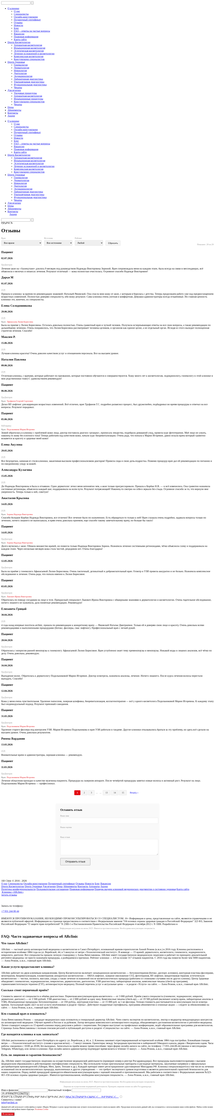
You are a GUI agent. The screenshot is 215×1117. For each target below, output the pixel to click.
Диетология (20, 73)
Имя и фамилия (10, 1090)
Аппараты (94, 886)
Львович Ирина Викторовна (19, 596)
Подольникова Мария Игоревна (21, 429)
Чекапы (18, 87)
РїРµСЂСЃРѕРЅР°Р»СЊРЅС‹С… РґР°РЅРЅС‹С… (92, 1097)
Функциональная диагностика (30, 84)
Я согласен (8, 1114)
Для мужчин (14, 90)
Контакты (13, 113)
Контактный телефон (60, 1090)
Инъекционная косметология (29, 48)
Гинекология (21, 65)
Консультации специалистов (29, 59)
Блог (16, 28)
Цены (11, 107)
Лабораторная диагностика (28, 79)
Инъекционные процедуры (28, 98)
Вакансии (19, 33)
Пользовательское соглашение (52, 889)
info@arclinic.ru (9, 1102)
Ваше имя (64, 816)
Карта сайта (20, 39)
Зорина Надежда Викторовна (20, 514)
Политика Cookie (41, 1109)
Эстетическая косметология (29, 50)
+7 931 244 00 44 (10, 911)
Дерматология (21, 67)
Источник (48, 238)
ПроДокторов (6, 265)
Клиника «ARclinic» (13, 892)
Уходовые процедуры (25, 93)
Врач (3, 238)
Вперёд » (134, 793)
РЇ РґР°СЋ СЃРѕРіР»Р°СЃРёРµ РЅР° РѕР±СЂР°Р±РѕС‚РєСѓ (60, 1097)
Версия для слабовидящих (21, 915)
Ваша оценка (66, 827)
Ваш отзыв (65, 837)
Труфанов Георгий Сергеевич (20, 401)
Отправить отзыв (75, 861)
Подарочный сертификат (27, 19)
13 (106, 793)
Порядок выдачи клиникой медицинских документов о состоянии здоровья (135, 889)
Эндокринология (23, 76)
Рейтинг (78, 238)
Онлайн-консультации (26, 17)
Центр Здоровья (16, 62)
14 (115, 793)
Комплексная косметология (28, 56)
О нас (17, 11)
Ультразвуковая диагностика (29, 82)
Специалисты (21, 14)
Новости (18, 25)
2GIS (3, 290)
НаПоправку (6, 426)
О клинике (13, 8)
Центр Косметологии (19, 42)
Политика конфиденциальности (18, 889)
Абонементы (14, 110)
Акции (11, 115)
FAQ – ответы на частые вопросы (32, 31)
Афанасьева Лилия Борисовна (20, 322)
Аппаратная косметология (28, 45)
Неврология (20, 70)
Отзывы (18, 22)
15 (123, 793)
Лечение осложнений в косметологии (34, 53)
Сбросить (113, 243)
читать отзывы (9, 895)
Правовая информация (26, 36)
